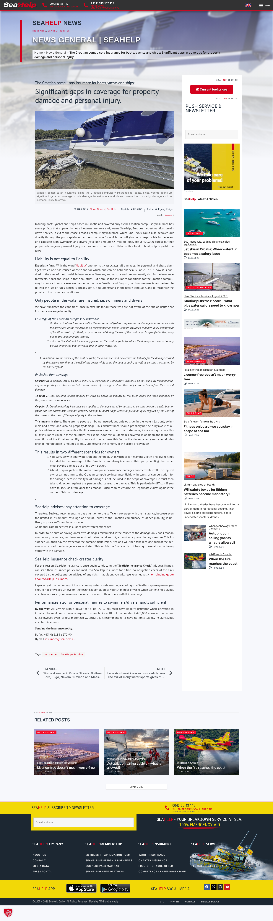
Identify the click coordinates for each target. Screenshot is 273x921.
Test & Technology (199, 287)
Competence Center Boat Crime (162, 871)
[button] (8, 913)
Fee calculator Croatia (209, 866)
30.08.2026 (193, 258)
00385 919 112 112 (102, 3)
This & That (194, 413)
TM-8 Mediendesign (108, 901)
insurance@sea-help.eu (60, 639)
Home (38, 52)
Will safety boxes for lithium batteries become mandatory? (207, 489)
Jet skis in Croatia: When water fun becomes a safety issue (210, 248)
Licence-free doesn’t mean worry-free (210, 375)
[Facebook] (207, 887)
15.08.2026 (218, 546)
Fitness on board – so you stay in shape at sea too (208, 426)
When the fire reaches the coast (223, 559)
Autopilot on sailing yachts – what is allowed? (223, 534)
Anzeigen (168, 215)
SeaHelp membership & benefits (109, 860)
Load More (136, 787)
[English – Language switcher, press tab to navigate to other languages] (249, 5)
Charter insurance (153, 860)
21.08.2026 (193, 383)
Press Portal (42, 871)
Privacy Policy (210, 901)
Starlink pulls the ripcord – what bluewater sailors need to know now (211, 301)
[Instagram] (220, 887)
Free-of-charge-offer (156, 866)
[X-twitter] (214, 887)
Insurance (39, 31)
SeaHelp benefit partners (105, 871)
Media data (41, 866)
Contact (39, 860)
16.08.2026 (193, 498)
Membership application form (108, 854)
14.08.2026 (218, 568)
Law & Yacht (194, 233)
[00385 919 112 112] (86, 5)
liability (81, 265)
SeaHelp (122, 40)
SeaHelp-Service (59, 31)
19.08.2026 (193, 435)
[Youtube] (227, 887)
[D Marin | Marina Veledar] (212, 326)
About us (39, 854)
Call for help (201, 860)
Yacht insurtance (152, 854)
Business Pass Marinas (102, 866)
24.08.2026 (193, 309)
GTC (162, 901)
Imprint (174, 901)
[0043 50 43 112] (44, 5)
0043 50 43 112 (59, 4)
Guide (190, 476)
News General (64, 40)
